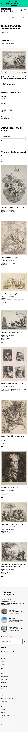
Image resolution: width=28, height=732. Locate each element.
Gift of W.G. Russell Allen (7, 105)
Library (3, 709)
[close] (26, 2)
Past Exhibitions (5, 715)
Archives (3, 712)
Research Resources (6, 141)
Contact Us (3, 664)
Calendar (3, 674)
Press (2, 661)
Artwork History (6, 136)
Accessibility (4, 679)
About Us (3, 658)
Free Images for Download (7, 698)
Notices (2, 726)
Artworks (7, 18)
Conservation (4, 707)
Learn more (14, 5)
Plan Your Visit (4, 671)
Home (2, 18)
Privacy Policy (3, 728)
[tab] (5, 161)
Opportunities (4, 691)
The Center (4, 704)
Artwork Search (5, 701)
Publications (4, 718)
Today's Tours (4, 676)
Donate (3, 689)
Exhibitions (3, 682)
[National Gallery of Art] (14, 593)
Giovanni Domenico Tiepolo (7, 43)
